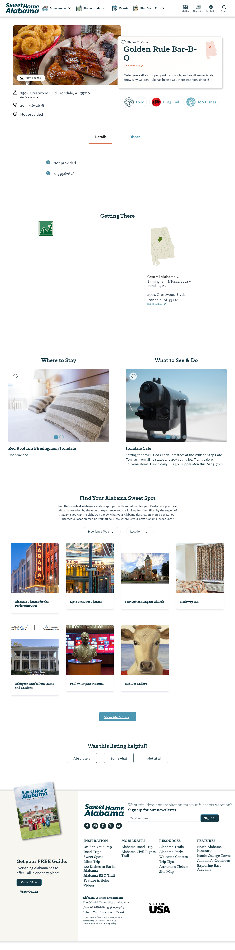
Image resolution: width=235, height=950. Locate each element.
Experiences (58, 8)
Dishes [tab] (134, 137)
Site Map (166, 871)
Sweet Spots (93, 857)
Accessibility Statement (93, 921)
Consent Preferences (92, 923)
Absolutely (81, 758)
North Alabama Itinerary (209, 849)
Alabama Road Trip (137, 847)
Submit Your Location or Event (103, 912)
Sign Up (209, 818)
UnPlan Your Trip (98, 847)
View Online (29, 891)
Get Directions (28, 97)
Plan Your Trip (150, 8)
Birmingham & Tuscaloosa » (169, 281)
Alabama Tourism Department (103, 898)
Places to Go (92, 8)
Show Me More (116, 717)
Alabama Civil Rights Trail (138, 854)
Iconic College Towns (214, 856)
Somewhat (119, 758)
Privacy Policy (110, 923)
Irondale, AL (156, 286)
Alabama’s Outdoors (213, 860)
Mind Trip (92, 862)
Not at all (154, 758)
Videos (89, 885)
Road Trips (92, 852)
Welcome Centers (173, 857)
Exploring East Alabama (209, 867)
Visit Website (132, 65)
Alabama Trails (171, 847)
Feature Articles (96, 880)
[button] (13, 405)
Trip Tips (166, 862)
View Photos (33, 77)
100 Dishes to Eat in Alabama (99, 868)
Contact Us (111, 921)
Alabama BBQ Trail (99, 875)
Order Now (29, 882)
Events (124, 8)
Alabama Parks (171, 852)
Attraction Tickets (174, 867)
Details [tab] (100, 137)
